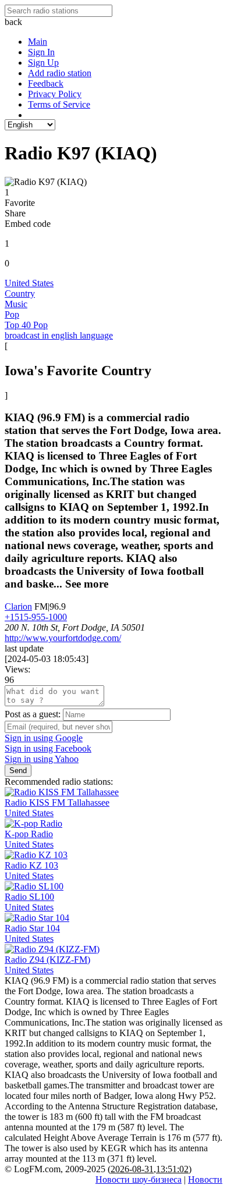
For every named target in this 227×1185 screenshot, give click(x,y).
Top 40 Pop (26, 325)
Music (16, 304)
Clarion (18, 606)
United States (29, 283)
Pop (12, 314)
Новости (205, 1179)
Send (18, 770)
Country (20, 293)
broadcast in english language (59, 335)
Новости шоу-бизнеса (138, 1179)
